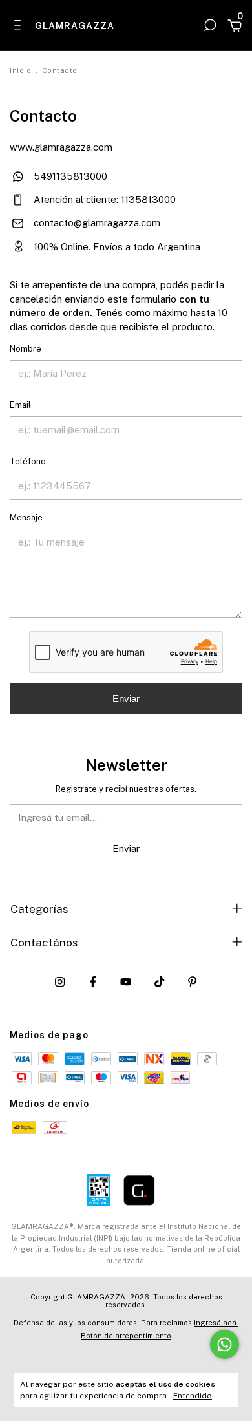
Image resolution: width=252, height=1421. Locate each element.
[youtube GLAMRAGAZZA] (125, 981)
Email (20, 405)
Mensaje (26, 517)
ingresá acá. (216, 1323)
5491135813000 (69, 176)
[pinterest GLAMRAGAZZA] (192, 981)
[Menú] (20, 25)
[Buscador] (210, 25)
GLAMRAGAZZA (71, 26)
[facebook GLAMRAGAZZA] (92, 981)
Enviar (126, 698)
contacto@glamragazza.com (97, 222)
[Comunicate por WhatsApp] (224, 1344)
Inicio (20, 70)
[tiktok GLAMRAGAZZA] (159, 981)
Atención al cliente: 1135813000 (103, 199)
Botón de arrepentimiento (126, 1336)
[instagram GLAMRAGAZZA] (59, 981)
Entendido (192, 1395)
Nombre (25, 349)
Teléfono (28, 461)
